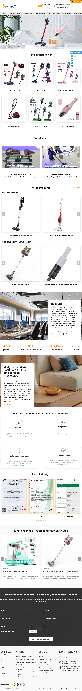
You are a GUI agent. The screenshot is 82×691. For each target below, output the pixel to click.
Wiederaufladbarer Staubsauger (25, 659)
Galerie (3, 670)
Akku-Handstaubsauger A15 (24, 656)
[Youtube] (15, 684)
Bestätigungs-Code (8, 631)
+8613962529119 (67, 657)
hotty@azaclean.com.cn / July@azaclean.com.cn (69, 662)
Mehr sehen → (76, 187)
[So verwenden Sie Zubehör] (21, 156)
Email (47, 610)
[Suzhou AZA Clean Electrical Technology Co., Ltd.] (9, 6)
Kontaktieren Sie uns (45, 659)
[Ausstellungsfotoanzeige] (41, 31)
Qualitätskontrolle (39, 13)
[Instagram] (20, 684)
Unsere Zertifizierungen (45, 668)
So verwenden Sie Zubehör (21, 174)
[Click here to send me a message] (72, 59)
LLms (67, 688)
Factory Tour (28, 13)
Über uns (12, 13)
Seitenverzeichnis (59, 688)
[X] (17, 684)
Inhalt (3, 626)
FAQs (48, 13)
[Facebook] (23, 684)
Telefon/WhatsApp (7, 618)
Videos (3, 673)
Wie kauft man (66, 13)
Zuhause (4, 13)
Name (3, 610)
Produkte (19, 13)
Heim (2, 659)
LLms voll (73, 688)
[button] (34, 46)
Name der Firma (50, 618)
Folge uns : (5, 684)
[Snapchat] (12, 684)
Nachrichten (56, 13)
